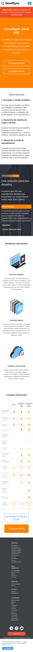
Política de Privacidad (14, 614)
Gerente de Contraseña (14, 617)
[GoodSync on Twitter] (11, 628)
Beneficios (14, 575)
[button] (16, 633)
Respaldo (6, 225)
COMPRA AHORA (16, 15)
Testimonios (14, 605)
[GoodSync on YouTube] (21, 628)
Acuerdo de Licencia (14, 611)
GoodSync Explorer (16, 550)
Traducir (13, 607)
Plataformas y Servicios (15, 556)
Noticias (13, 602)
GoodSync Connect (16, 548)
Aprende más (6, 645)
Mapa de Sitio (14, 620)
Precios (13, 574)
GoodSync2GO (15, 553)
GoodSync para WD (16, 562)
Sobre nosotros (15, 600)
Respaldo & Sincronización (15, 546)
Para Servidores (15, 570)
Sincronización (8, 207)
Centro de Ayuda (15, 584)
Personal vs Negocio (14, 559)
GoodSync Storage (16, 552)
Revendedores (15, 593)
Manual (13, 585)
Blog (12, 603)
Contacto (13, 577)
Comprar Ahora (17, 71)
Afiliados (13, 591)
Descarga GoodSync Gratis (16, 518)
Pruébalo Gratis (16, 63)
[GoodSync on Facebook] (16, 628)
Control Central (15, 572)
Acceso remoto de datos (11, 229)
